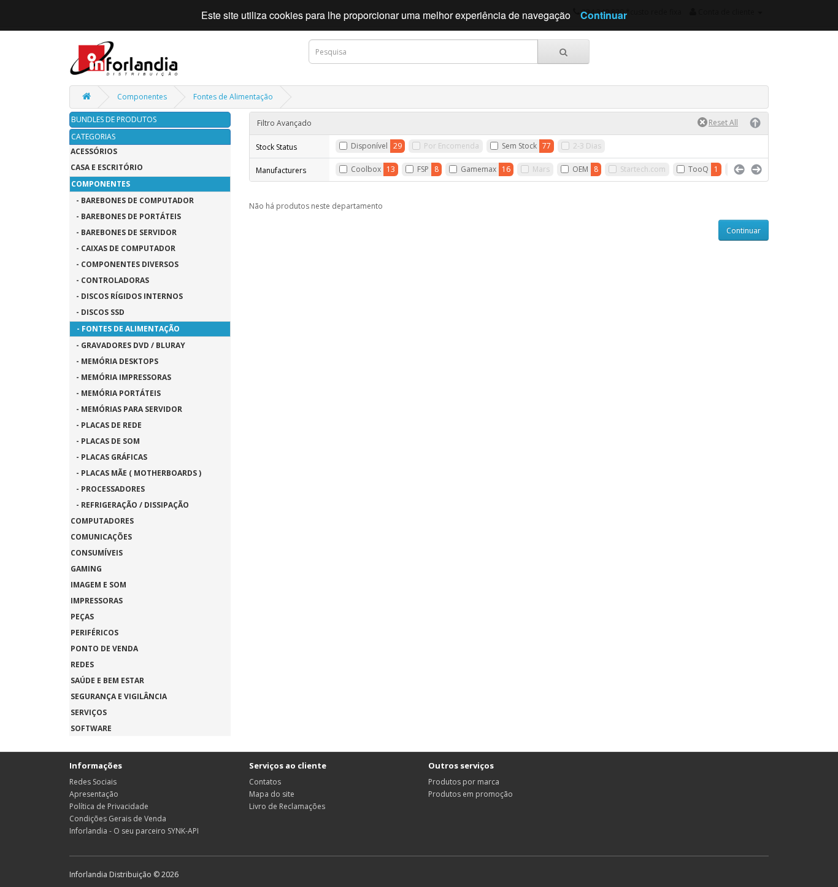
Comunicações (101, 537)
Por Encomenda (451, 146)
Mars (541, 169)
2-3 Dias (587, 146)
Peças (82, 616)
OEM (580, 169)
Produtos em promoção (470, 794)
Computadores (102, 521)
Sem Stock (519, 146)
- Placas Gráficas (109, 457)
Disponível (369, 146)
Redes (82, 664)
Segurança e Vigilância (119, 696)
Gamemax (478, 169)
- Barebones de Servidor (124, 232)
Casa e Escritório (107, 167)
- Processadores (108, 489)
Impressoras (97, 600)
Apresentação (93, 794)
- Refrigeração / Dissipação (130, 505)
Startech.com (643, 169)
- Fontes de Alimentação (125, 328)
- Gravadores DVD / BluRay (128, 345)
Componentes (142, 96)
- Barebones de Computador (132, 200)
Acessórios (94, 151)
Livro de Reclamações (287, 806)
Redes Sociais (93, 782)
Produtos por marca (463, 782)
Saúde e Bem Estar (107, 680)
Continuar (743, 230)
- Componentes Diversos (125, 264)
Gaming (86, 569)
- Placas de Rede (106, 425)
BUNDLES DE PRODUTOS (113, 119)
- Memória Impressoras (121, 377)
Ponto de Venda (104, 648)
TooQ (698, 169)
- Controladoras (110, 280)
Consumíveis (97, 553)
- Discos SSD (98, 312)
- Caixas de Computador (123, 248)
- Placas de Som (105, 441)
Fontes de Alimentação (233, 96)
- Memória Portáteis (116, 393)
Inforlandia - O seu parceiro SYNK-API (134, 831)
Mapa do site (271, 794)
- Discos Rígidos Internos (127, 296)
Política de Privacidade (108, 806)
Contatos (265, 782)
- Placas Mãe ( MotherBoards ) (136, 473)
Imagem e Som (98, 584)
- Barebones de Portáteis (126, 216)
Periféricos (94, 632)
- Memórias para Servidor (126, 409)
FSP (423, 169)
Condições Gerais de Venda (117, 818)
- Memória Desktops (114, 361)
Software (91, 728)
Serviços (89, 712)
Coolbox (366, 169)
